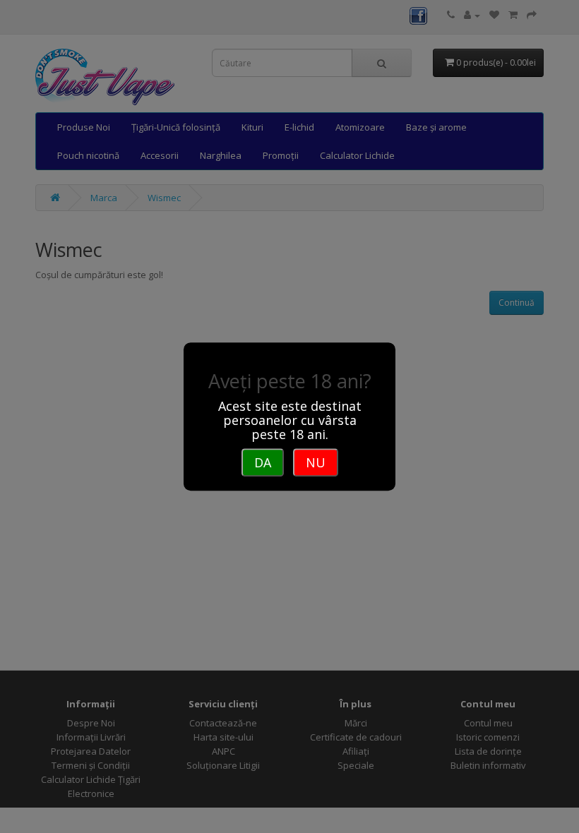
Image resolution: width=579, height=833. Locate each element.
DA (262, 462)
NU (316, 462)
